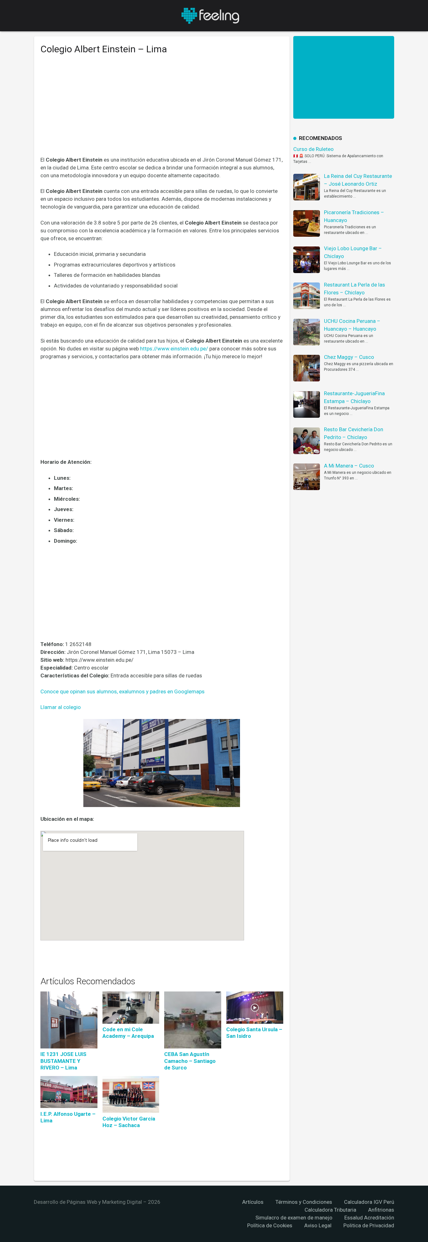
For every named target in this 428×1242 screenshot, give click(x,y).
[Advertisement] (161, 110)
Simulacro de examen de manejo (293, 1217)
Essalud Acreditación (369, 1217)
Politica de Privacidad (368, 1225)
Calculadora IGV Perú (369, 1202)
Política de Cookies (269, 1225)
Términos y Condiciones (303, 1202)
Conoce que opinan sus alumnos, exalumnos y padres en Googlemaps (122, 691)
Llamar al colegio (60, 707)
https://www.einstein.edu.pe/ (174, 348)
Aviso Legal (317, 1225)
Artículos (253, 1202)
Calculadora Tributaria (330, 1210)
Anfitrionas (381, 1210)
